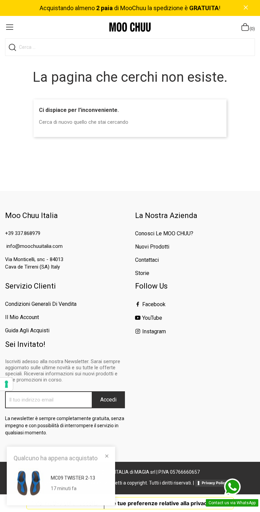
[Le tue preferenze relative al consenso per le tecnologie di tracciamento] (6, 384)
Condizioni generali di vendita (41, 304)
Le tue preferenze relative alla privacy (160, 503)
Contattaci (147, 260)
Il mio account (22, 317)
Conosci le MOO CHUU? (164, 233)
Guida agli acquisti (27, 330)
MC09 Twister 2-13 (73, 477)
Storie (142, 273)
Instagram (154, 331)
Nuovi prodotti (152, 246)
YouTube (152, 318)
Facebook (154, 304)
